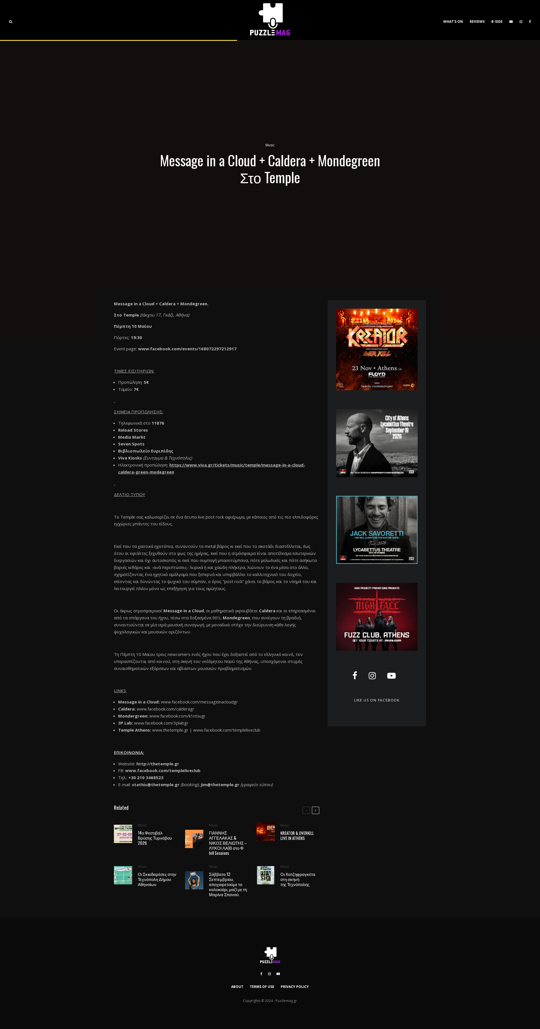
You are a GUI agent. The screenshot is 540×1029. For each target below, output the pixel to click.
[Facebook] (530, 20)
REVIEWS (477, 21)
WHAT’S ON (453, 21)
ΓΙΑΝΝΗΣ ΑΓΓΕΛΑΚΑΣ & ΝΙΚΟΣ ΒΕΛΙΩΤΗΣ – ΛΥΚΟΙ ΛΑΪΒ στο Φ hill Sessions (228, 842)
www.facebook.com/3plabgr (161, 723)
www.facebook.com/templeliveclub (226, 730)
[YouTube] (511, 20)
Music (270, 145)
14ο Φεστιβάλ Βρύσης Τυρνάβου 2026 (155, 837)
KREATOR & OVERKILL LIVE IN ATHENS (297, 835)
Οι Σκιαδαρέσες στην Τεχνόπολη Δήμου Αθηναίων (157, 879)
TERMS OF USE (262, 986)
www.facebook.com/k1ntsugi (177, 716)
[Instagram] (521, 20)
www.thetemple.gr (170, 730)
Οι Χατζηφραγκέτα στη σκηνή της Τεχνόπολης (297, 879)
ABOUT (237, 986)
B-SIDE (497, 21)
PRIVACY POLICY (295, 986)
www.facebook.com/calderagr (165, 709)
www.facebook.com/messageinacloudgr (199, 702)
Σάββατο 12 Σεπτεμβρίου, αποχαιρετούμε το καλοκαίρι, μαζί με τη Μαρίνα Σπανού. (228, 884)
